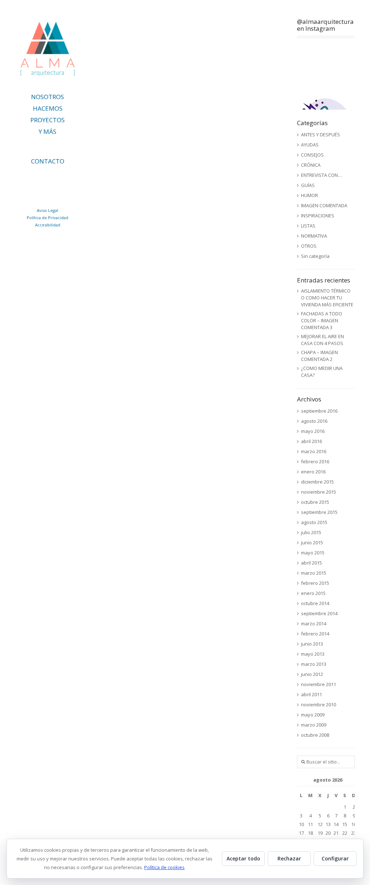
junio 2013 (312, 644)
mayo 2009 (312, 714)
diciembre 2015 (317, 481)
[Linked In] (26, 178)
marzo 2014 (313, 623)
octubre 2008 (315, 735)
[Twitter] (42, 178)
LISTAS (308, 225)
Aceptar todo (243, 858)
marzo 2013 (313, 664)
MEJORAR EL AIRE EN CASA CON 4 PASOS (322, 339)
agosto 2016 (314, 421)
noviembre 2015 (318, 492)
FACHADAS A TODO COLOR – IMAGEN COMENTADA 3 (321, 320)
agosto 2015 (314, 522)
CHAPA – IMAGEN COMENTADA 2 (319, 355)
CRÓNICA (310, 165)
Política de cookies (164, 867)
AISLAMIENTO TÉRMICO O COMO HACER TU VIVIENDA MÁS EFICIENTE (327, 298)
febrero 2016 (315, 461)
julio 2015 (311, 532)
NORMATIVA (314, 236)
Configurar (335, 858)
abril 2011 (311, 694)
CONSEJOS (312, 155)
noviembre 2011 (318, 684)
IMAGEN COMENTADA (324, 205)
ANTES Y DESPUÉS (320, 134)
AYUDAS (310, 144)
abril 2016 (311, 441)
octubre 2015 (315, 502)
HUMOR (309, 195)
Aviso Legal (47, 210)
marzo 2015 (313, 573)
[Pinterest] (74, 178)
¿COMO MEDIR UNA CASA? (322, 371)
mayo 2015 (312, 552)
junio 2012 (312, 674)
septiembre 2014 (319, 613)
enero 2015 (313, 593)
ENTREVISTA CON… (321, 175)
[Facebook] (50, 192)
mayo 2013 (312, 654)
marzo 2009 (313, 725)
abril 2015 (311, 562)
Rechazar (289, 858)
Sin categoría (315, 256)
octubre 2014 (315, 603)
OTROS (309, 246)
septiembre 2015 (319, 512)
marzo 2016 (313, 451)
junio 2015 (312, 542)
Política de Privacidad (47, 217)
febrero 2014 (315, 633)
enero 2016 (313, 471)
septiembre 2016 (319, 411)
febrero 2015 (315, 583)
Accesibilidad (47, 224)
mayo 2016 (312, 431)
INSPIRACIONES (317, 215)
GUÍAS (308, 185)
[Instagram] (58, 178)
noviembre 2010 (318, 704)
